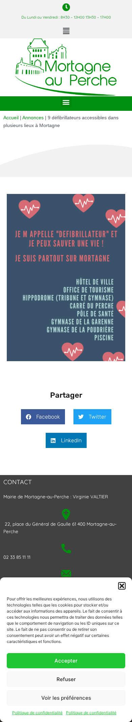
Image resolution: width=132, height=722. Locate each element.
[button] (121, 585)
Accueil (11, 117)
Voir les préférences (66, 698)
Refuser (66, 679)
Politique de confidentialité (37, 712)
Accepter (66, 660)
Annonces (33, 117)
